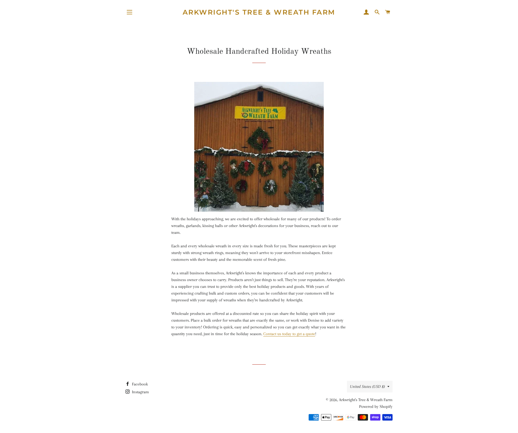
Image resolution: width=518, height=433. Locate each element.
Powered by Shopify (376, 406)
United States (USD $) (367, 386)
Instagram (140, 391)
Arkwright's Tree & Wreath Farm (259, 12)
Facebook (139, 384)
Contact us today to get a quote (289, 333)
